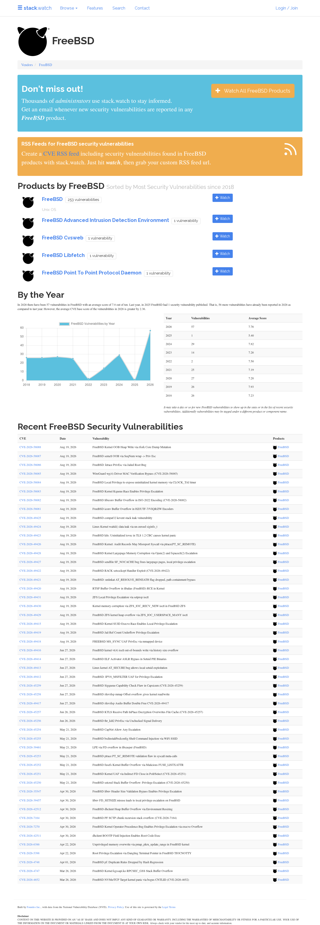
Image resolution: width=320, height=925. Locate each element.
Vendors (27, 64)
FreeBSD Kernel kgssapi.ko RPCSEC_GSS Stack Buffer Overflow (132, 871)
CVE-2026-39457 (30, 800)
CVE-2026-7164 (30, 818)
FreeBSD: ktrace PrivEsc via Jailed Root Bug (119, 465)
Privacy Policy (116, 907)
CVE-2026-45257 (30, 712)
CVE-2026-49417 (30, 703)
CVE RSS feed (61, 153)
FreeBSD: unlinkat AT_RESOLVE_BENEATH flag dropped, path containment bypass (144, 579)
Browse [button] (67, 8)
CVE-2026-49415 (30, 624)
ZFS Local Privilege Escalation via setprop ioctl (120, 597)
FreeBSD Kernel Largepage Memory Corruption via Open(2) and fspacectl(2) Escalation (145, 553)
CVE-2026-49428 (30, 553)
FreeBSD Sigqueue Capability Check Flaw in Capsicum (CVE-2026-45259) (137, 685)
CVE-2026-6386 (30, 844)
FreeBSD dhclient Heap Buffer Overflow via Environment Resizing (132, 809)
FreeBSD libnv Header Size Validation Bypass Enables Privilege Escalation (137, 791)
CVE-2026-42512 (30, 809)
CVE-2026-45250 (30, 782)
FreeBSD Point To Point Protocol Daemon (92, 273)
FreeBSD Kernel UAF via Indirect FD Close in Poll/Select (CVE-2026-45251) (139, 774)
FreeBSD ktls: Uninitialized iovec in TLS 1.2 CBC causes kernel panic (134, 535)
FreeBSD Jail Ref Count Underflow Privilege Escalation (125, 632)
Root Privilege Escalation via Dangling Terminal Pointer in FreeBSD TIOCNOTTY (142, 853)
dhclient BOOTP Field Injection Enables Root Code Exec (126, 835)
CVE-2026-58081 (30, 509)
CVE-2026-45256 (30, 721)
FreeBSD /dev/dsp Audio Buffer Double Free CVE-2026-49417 (130, 703)
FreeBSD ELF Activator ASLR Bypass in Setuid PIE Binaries (129, 659)
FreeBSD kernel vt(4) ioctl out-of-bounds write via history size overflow (135, 650)
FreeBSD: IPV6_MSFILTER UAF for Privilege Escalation (127, 677)
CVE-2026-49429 (30, 615)
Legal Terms (169, 907)
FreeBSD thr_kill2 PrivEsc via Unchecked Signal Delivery (127, 721)
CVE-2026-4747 (30, 871)
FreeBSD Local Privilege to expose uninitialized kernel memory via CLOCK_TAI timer (144, 482)
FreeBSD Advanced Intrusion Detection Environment (105, 220)
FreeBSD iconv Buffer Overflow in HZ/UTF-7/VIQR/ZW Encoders (133, 509)
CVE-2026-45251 (30, 774)
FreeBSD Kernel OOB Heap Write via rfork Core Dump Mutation (131, 447)
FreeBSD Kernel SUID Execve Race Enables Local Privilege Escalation (135, 624)
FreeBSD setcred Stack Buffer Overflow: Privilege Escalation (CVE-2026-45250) (141, 782)
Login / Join (287, 8)
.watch (38, 8)
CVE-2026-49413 (30, 668)
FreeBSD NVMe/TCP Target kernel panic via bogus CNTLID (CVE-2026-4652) (140, 879)
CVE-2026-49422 (30, 570)
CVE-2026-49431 (30, 597)
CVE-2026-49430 (30, 606)
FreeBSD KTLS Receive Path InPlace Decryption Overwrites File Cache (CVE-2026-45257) (147, 712)
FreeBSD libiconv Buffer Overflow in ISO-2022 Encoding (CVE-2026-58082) (139, 500)
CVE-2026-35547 (30, 791)
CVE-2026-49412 (30, 677)
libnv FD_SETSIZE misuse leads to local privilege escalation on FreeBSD (136, 800)
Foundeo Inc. (34, 907)
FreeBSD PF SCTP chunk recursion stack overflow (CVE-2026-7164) (134, 818)
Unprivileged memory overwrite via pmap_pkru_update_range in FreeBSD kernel (140, 844)
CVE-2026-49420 (30, 588)
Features (95, 8)
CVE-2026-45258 (30, 694)
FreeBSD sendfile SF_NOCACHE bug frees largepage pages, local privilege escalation (144, 562)
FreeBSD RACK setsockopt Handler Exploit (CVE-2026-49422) (131, 570)
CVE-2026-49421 (30, 579)
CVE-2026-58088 (30, 447)
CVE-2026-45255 (30, 738)
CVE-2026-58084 (30, 482)
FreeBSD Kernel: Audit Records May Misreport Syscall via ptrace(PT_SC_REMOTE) (144, 544)
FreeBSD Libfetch (63, 255)
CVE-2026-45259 (30, 685)
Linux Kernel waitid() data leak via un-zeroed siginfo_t (124, 526)
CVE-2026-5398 (30, 853)
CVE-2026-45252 (30, 765)
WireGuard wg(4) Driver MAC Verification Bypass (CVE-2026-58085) (135, 473)
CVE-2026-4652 (30, 879)
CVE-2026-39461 (30, 747)
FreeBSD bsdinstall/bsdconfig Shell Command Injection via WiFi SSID (135, 738)
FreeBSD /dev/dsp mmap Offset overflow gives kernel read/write (131, 694)
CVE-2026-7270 (30, 826)
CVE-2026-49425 (30, 518)
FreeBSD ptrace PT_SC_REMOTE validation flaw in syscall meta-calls (134, 756)
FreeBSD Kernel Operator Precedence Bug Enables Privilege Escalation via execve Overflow (147, 826)
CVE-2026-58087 (30, 456)
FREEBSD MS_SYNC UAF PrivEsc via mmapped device (127, 641)
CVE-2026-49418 (30, 641)
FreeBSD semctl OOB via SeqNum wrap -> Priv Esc (124, 456)
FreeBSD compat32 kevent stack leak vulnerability (122, 518)
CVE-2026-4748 (30, 862)
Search (118, 8)
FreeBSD (45, 64)
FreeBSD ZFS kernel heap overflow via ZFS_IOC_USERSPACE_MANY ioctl (140, 615)
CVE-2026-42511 (30, 835)
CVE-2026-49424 (30, 526)
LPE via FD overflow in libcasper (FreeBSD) (119, 747)
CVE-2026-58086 (30, 465)
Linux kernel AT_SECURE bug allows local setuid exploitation (129, 668)
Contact (142, 8)
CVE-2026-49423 (30, 535)
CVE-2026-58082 (30, 500)
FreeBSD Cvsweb (62, 238)
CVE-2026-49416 (30, 650)
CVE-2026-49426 (30, 544)
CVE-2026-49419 (30, 632)
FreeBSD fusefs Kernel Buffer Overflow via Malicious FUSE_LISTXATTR (138, 765)
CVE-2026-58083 (30, 491)
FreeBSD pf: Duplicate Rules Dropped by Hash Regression (127, 862)
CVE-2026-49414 (30, 659)
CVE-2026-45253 (30, 756)
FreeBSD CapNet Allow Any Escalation (116, 729)
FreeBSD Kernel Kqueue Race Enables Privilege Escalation (127, 491)
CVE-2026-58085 (30, 473)
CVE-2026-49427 (30, 562)
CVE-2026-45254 (30, 729)
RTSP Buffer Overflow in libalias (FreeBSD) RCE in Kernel (128, 588)
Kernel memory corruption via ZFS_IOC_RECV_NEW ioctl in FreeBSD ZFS (139, 606)
